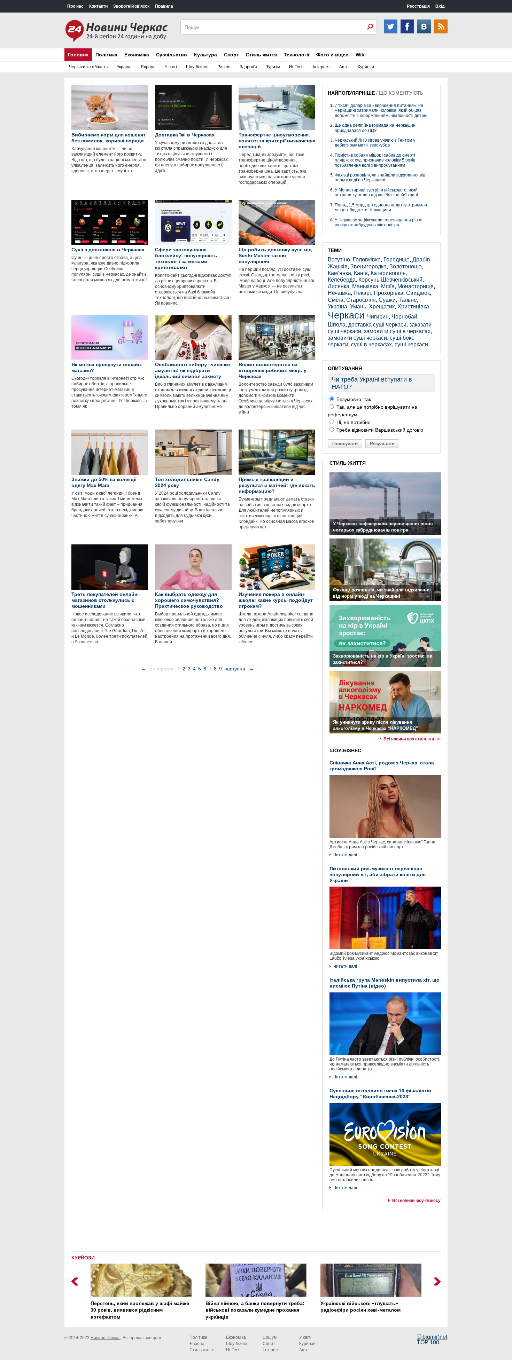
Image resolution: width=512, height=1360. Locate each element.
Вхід (440, 6)
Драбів (421, 259)
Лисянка (338, 286)
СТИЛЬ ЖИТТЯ (347, 463)
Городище (396, 259)
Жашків (338, 266)
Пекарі (362, 293)
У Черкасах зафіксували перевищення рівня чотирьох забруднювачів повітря (378, 222)
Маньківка (365, 286)
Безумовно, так (353, 399)
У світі (171, 66)
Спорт (231, 54)
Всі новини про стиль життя (412, 739)
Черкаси (346, 315)
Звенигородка (368, 266)
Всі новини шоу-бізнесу (416, 1200)
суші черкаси (411, 344)
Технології (296, 54)
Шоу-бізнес (197, 66)
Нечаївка (339, 293)
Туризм (273, 66)
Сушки (387, 300)
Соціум (270, 1337)
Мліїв (388, 286)
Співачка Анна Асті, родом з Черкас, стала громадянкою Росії (381, 765)
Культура (205, 54)
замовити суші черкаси (357, 338)
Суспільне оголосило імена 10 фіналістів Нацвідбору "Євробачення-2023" (380, 1093)
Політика (106, 54)
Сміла (335, 300)
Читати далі (345, 855)
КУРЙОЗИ (83, 1257)
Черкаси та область (88, 66)
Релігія (224, 66)
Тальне (407, 300)
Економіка (136, 54)
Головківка (367, 259)
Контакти (98, 6)
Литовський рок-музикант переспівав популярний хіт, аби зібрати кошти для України (377, 874)
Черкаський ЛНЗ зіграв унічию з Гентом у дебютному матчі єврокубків (375, 143)
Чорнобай (404, 317)
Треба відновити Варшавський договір (379, 430)
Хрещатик (382, 306)
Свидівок (418, 293)
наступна (234, 668)
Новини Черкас (106, 1337)
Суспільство (171, 54)
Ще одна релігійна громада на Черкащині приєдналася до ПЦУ (376, 128)
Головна (78, 54)
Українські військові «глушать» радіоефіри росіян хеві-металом (360, 1306)
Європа (148, 66)
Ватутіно (339, 259)
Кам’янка (339, 273)
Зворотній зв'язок (131, 6)
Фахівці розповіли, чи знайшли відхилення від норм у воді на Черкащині (380, 177)
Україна (124, 66)
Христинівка (413, 306)
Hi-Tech (296, 66)
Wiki (361, 54)
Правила (164, 6)
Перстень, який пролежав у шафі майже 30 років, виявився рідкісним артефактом (140, 1310)
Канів (361, 273)
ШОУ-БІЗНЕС (345, 750)
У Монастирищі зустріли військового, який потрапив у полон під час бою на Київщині (376, 192)
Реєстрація (418, 6)
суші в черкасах (371, 344)
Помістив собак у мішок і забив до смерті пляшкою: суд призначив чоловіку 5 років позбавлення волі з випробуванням (375, 160)
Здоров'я (248, 66)
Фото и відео (332, 54)
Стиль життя (261, 54)
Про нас (75, 6)
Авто (344, 66)
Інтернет (321, 66)
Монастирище (415, 286)
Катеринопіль (388, 273)
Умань (358, 306)
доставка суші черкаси (377, 325)
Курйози (366, 66)
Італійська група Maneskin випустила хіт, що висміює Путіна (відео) (384, 983)
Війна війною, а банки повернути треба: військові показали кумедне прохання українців (254, 1310)
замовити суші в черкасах (397, 331)
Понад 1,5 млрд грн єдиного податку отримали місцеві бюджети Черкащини (381, 207)
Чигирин (378, 317)
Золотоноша (405, 266)
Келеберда (342, 280)
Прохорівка (388, 293)
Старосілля (361, 300)
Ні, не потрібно (353, 422)
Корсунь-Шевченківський (390, 280)
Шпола (337, 325)
